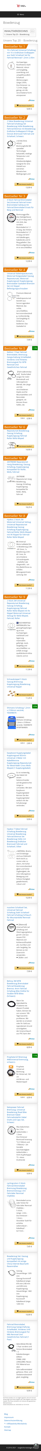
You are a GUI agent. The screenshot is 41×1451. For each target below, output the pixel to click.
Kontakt (7, 1427)
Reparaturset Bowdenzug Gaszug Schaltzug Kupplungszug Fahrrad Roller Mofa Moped (18, 434)
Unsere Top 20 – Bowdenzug (17, 34)
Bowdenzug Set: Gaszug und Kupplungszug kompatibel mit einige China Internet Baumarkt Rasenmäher (18, 1261)
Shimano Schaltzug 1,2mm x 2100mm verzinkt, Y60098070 (18, 710)
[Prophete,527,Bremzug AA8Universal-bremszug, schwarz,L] (11, 1071)
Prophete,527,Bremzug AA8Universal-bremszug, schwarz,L (17, 1059)
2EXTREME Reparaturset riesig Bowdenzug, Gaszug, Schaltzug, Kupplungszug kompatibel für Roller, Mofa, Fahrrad (18, 467)
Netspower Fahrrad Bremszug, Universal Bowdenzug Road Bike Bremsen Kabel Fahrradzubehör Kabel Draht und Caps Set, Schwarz (17, 1114)
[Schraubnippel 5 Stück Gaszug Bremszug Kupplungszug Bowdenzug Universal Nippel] (11, 693)
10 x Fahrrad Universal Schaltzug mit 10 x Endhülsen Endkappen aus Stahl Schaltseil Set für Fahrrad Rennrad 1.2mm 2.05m (21, 54)
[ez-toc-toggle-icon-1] (31, 31)
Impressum (9, 1417)
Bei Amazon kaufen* (25, 106)
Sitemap (7, 1430)
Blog (6, 1414)
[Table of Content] (32, 31)
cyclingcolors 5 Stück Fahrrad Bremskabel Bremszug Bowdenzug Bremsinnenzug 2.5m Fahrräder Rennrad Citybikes (17, 1189)
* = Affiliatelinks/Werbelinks (15, 1423)
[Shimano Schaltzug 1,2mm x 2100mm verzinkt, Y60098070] (11, 722)
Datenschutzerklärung (13, 1420)
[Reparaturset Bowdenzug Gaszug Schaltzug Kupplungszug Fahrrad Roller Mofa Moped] (11, 445)
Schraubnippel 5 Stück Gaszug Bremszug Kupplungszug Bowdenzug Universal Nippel (18, 683)
